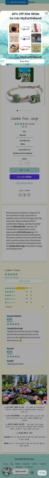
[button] (46, 13)
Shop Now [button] (24, 61)
